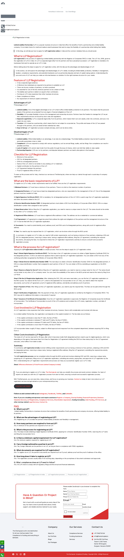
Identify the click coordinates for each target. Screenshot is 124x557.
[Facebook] (13, 554)
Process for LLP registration (77, 474)
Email (84, 504)
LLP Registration (19, 474)
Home (50, 11)
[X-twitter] (17, 554)
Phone (65, 497)
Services (60, 11)
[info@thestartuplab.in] (3, 31)
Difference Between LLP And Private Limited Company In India (39, 364)
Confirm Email (86, 507)
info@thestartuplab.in (12, 29)
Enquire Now (68, 516)
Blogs (74, 11)
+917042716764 (10, 25)
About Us (55, 11)
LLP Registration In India (37, 474)
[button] (62, 11)
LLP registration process (56, 474)
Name (65, 491)
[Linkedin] (24, 554)
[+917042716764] (3, 26)
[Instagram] (21, 554)
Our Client (69, 11)
